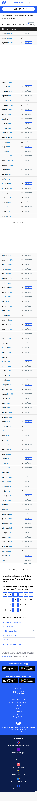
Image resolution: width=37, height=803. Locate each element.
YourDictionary (18, 789)
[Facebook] (14, 692)
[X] (18, 692)
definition (28, 33)
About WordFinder (18, 700)
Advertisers (18, 705)
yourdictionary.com (17, 655)
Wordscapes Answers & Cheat (18, 745)
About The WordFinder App (18, 702)
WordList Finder (18, 760)
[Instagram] (22, 692)
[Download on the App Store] (10, 668)
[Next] (28, 569)
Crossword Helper (18, 753)
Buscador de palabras (18, 781)
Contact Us (18, 708)
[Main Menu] (34, 2)
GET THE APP (18, 3)
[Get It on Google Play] (27, 668)
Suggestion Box (18, 717)
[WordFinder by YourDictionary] (4, 2)
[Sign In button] (30, 2)
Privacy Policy (18, 711)
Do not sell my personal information (18, 732)
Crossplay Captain (18, 774)
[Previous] (9, 569)
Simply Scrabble (18, 767)
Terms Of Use (18, 714)
